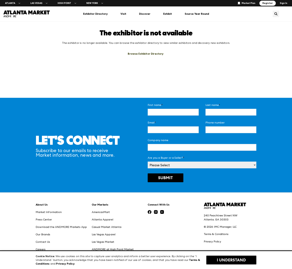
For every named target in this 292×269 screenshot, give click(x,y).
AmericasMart (101, 212)
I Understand (231, 260)
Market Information (49, 212)
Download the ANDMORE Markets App (61, 227)
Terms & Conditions (216, 234)
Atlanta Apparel (102, 219)
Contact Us (43, 241)
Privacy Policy (212, 241)
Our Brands (43, 234)
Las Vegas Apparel (104, 234)
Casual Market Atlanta (106, 227)
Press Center (44, 219)
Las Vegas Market (103, 241)
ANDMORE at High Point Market (113, 249)
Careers (40, 249)
